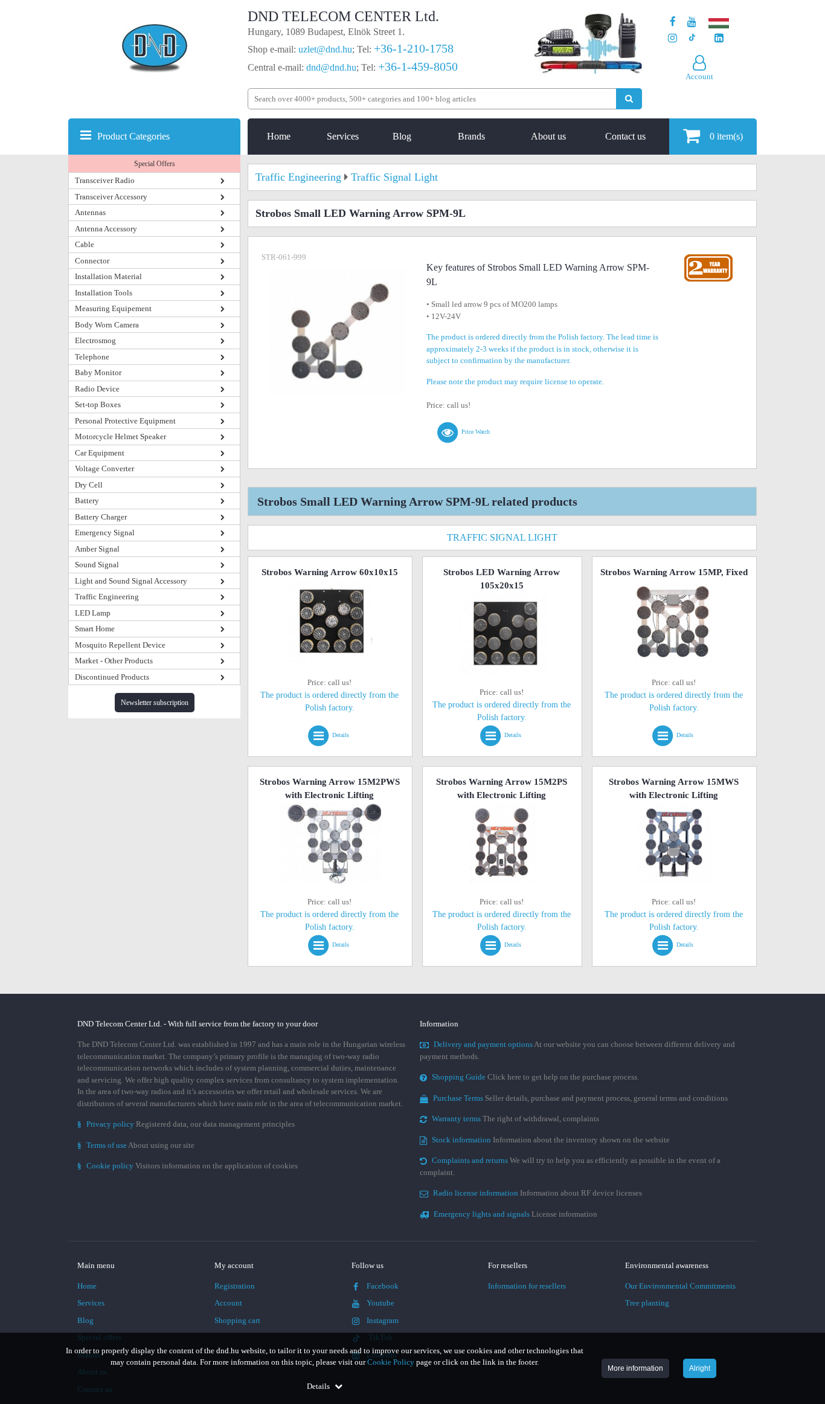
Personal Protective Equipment (125, 420)
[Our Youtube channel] (691, 22)
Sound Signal (97, 564)
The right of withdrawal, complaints (515, 1118)
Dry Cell (89, 484)
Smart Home (95, 628)
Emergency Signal (105, 532)
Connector (92, 260)
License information (515, 1214)
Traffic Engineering (107, 596)
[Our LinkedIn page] (719, 38)
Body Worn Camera (107, 324)
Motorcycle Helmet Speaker (120, 436)
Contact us (625, 136)
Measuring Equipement (113, 308)
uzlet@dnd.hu (325, 49)
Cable (84, 244)
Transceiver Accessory (111, 196)
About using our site (135, 1145)
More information (635, 1368)
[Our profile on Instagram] (672, 38)
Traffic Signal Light (502, 537)
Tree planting (647, 1302)
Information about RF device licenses (537, 1192)
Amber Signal (97, 548)
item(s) (726, 136)
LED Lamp (93, 612)
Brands (471, 136)
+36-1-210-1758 (414, 48)
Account (228, 1302)
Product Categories (133, 136)
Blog (402, 136)
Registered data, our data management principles (186, 1124)
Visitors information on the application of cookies (187, 1165)
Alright (699, 1368)
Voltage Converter (104, 468)
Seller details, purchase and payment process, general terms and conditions (580, 1098)
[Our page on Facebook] (673, 22)
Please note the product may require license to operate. (515, 381)
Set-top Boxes (98, 404)
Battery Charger (101, 516)
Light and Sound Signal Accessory (131, 580)
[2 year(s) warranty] (708, 257)
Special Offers (154, 163)
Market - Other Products (114, 660)
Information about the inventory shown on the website (551, 1139)
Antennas (90, 212)
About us (548, 136)
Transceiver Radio (105, 180)
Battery (87, 500)
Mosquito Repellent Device (120, 644)
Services (343, 136)
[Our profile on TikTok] (692, 38)
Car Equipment (99, 452)
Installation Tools (103, 292)
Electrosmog (95, 340)
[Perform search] (629, 98)
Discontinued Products (112, 676)
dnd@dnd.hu (331, 67)
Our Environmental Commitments (680, 1285)
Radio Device (97, 388)
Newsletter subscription (154, 702)
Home (279, 136)
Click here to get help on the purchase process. (535, 1076)
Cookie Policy (390, 1362)
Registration (234, 1285)
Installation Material (108, 276)
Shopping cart (237, 1320)
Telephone (92, 356)
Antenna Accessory (106, 228)
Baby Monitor (98, 372)
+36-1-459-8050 (418, 66)
